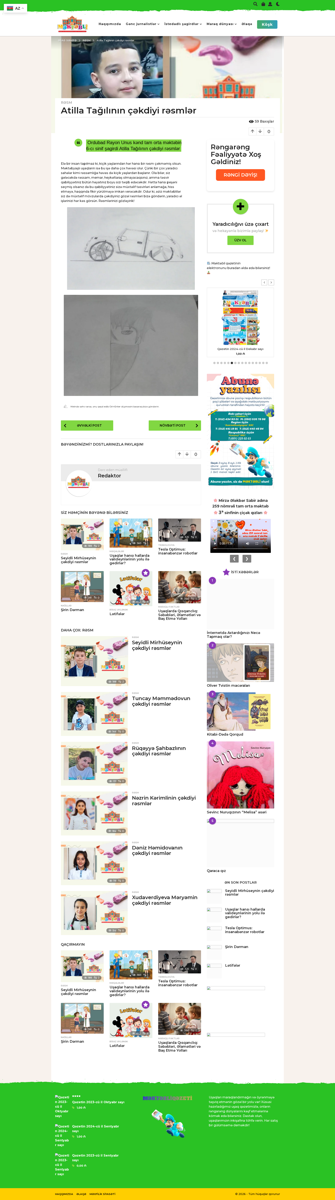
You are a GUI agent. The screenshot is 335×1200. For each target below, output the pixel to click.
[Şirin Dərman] (82, 586)
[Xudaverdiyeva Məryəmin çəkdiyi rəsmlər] (94, 913)
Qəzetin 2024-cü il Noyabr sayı (240, 349)
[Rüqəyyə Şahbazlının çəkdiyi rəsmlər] (94, 764)
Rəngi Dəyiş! (240, 175)
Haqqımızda (110, 24)
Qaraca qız (216, 871)
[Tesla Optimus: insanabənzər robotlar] (179, 530)
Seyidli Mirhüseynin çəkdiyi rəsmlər (78, 560)
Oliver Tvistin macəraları (228, 685)
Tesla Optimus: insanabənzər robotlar (178, 551)
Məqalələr (117, 551)
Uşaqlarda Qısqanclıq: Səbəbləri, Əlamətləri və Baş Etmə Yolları (179, 615)
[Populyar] (145, 573)
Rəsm (66, 103)
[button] (255, 4)
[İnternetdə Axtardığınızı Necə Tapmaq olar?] (240, 604)
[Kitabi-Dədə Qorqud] (240, 711)
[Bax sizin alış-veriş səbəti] (263, 4)
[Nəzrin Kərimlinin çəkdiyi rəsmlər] (94, 813)
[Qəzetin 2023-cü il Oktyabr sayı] (63, 1106)
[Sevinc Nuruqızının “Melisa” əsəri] (240, 775)
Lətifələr (117, 614)
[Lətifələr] (131, 588)
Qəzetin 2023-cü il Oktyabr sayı (98, 1102)
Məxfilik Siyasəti (102, 1194)
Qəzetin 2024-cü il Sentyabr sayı (95, 1129)
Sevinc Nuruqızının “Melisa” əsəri (237, 812)
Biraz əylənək (119, 610)
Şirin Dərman (72, 610)
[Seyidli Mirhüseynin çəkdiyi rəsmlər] (82, 534)
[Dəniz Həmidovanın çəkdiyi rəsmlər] (94, 863)
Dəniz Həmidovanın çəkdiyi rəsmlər (157, 850)
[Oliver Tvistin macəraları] (240, 662)
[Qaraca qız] (240, 843)
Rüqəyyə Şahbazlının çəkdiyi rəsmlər (159, 751)
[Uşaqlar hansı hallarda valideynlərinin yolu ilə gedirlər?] (131, 533)
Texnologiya (166, 545)
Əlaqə (247, 24)
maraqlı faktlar (169, 607)
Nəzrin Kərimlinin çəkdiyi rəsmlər (164, 801)
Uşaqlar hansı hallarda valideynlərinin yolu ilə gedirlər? (129, 559)
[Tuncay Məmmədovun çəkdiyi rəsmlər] (94, 714)
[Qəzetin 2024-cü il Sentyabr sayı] (63, 1135)
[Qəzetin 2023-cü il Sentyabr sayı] (63, 1165)
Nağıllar (66, 605)
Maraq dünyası (220, 24)
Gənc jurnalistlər (141, 24)
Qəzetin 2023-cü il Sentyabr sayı (95, 1158)
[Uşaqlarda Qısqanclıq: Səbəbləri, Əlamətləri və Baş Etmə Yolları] (179, 587)
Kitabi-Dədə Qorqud (225, 734)
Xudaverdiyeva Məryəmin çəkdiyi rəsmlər (165, 900)
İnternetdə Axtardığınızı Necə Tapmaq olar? (233, 635)
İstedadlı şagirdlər (181, 24)
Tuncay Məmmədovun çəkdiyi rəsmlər (161, 701)
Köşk (267, 24)
